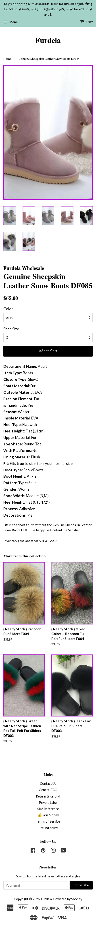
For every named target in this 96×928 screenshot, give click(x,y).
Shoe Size (11, 329)
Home (7, 59)
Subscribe (81, 885)
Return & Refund (48, 796)
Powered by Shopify (67, 899)
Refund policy (48, 828)
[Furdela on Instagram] (53, 851)
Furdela (48, 40)
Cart (89, 22)
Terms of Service (48, 821)
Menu (13, 22)
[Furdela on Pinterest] (43, 851)
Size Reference (48, 809)
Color (8, 308)
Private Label (48, 802)
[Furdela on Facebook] (32, 851)
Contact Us (48, 783)
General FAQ (48, 790)
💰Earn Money (48, 815)
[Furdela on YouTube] (63, 851)
